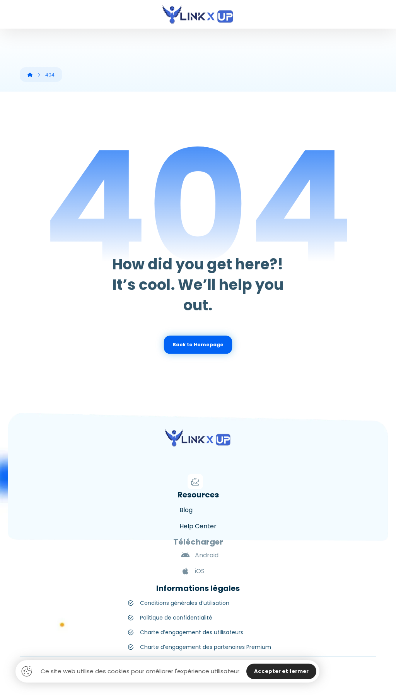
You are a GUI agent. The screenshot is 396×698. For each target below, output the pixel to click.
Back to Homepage (197, 344)
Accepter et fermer (281, 671)
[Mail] (195, 481)
